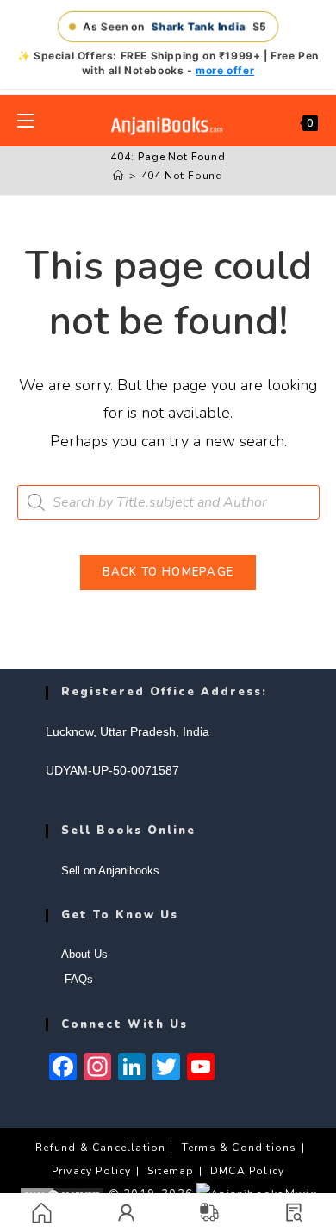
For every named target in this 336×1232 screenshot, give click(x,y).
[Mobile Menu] (25, 120)
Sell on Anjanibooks (110, 870)
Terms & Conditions (239, 1147)
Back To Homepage (168, 572)
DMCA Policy (247, 1171)
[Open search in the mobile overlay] (168, 502)
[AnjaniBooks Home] (168, 125)
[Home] (118, 176)
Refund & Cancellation (100, 1147)
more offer (225, 70)
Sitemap (170, 1171)
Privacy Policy (92, 1171)
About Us (84, 954)
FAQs (77, 979)
